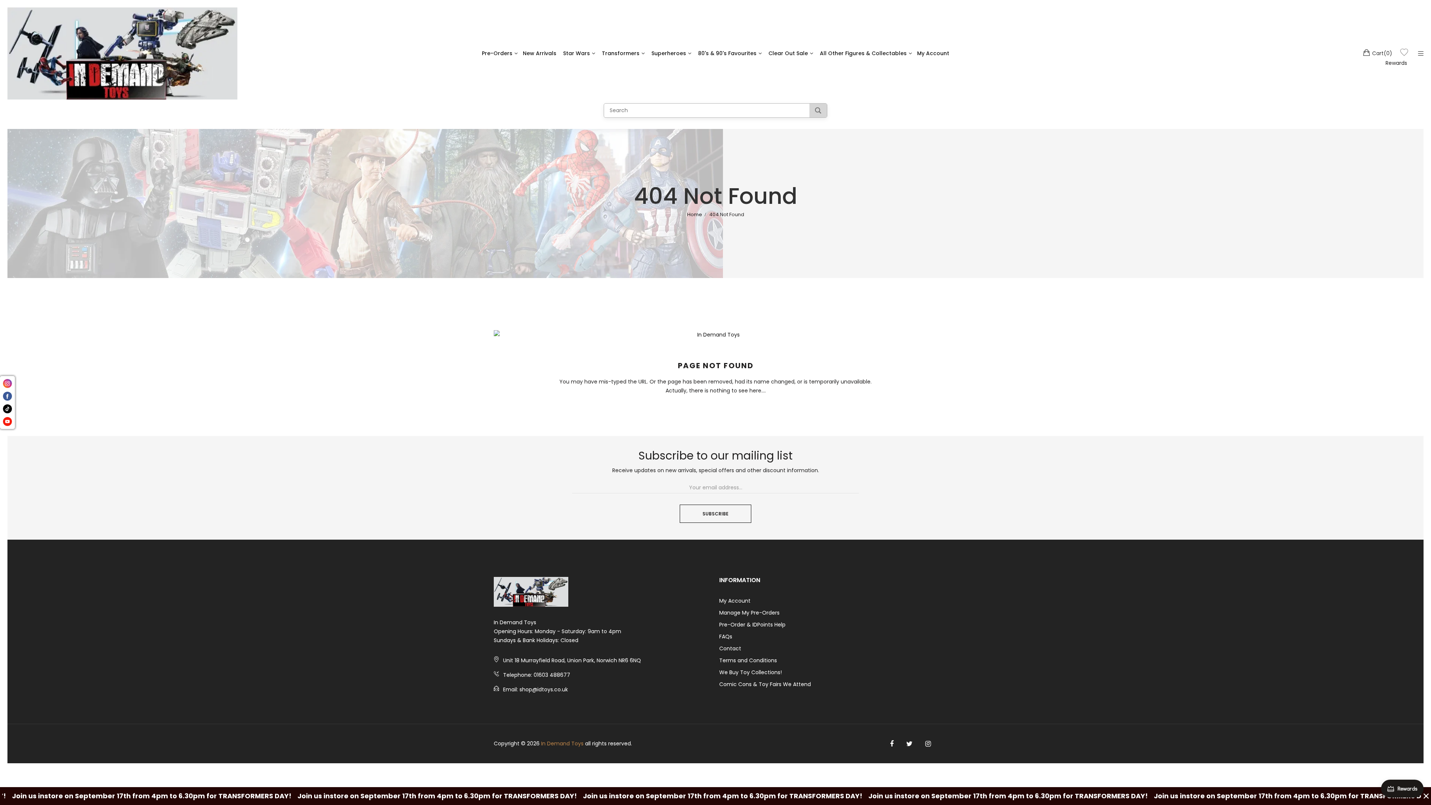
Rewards (1396, 63)
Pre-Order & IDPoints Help (752, 624)
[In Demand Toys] (122, 53)
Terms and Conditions (748, 660)
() (1382, 53)
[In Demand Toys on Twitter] (909, 743)
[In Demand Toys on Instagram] (928, 743)
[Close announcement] (1426, 796)
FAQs (725, 636)
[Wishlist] (1404, 53)
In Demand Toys (562, 743)
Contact (730, 648)
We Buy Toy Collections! (750, 672)
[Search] (818, 110)
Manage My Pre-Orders (749, 612)
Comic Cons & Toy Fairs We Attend (765, 684)
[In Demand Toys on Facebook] (891, 743)
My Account (735, 600)
